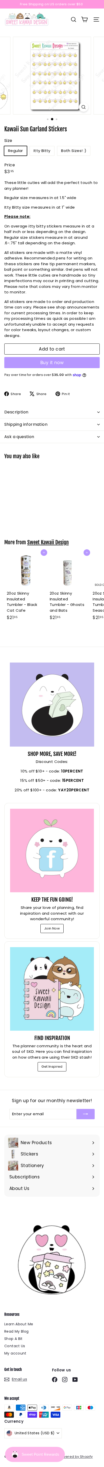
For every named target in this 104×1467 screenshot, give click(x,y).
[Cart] (84, 19)
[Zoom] (83, 107)
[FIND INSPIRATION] (52, 989)
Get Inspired (52, 1066)
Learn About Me (18, 1324)
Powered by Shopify (75, 1456)
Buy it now (52, 363)
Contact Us (14, 1345)
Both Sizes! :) (73, 150)
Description (16, 412)
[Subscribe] (85, 1114)
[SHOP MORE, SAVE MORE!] (52, 705)
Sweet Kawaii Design (48, 542)
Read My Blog (16, 1331)
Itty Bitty (42, 150)
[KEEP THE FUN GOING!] (52, 850)
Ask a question (19, 437)
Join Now (52, 928)
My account (15, 1353)
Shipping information (25, 424)
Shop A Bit (13, 1338)
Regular (15, 150)
